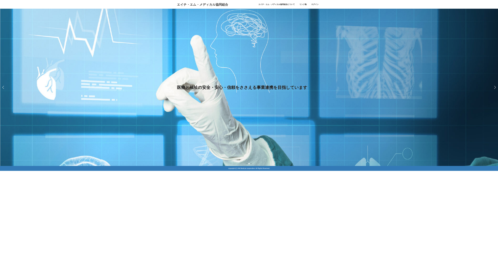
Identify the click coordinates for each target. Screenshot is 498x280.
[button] (246, 163)
